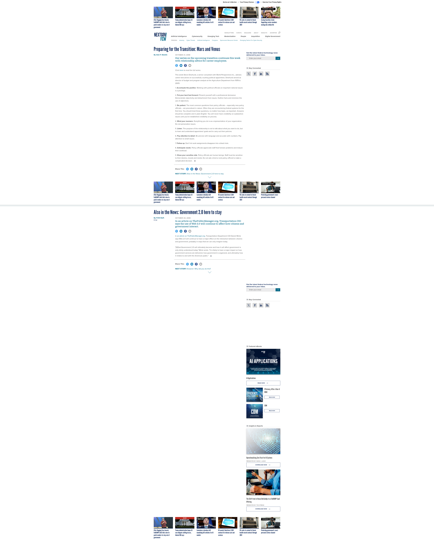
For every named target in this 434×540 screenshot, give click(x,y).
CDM (265, 405)
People (243, 36)
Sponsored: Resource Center (229, 40)
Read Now (261, 383)
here (181, 70)
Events (239, 33)
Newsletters (229, 33)
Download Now (261, 465)
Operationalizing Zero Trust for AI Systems (259, 457)
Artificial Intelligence (179, 36)
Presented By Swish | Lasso (256, 461)
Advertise (273, 33)
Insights (264, 33)
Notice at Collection (230, 2)
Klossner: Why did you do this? (199, 268)
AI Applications (251, 378)
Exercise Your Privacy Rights (272, 2)
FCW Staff (160, 218)
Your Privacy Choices (247, 2)
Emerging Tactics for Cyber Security (251, 40)
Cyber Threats (190, 40)
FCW (155, 220)
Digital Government (272, 36)
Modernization (230, 36)
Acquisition (255, 36)
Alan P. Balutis (161, 55)
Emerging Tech (213, 36)
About (256, 33)
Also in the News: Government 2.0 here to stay (205, 173)
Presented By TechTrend (255, 505)
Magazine (247, 33)
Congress (215, 40)
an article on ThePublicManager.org (191, 236)
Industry (181, 40)
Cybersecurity (197, 36)
